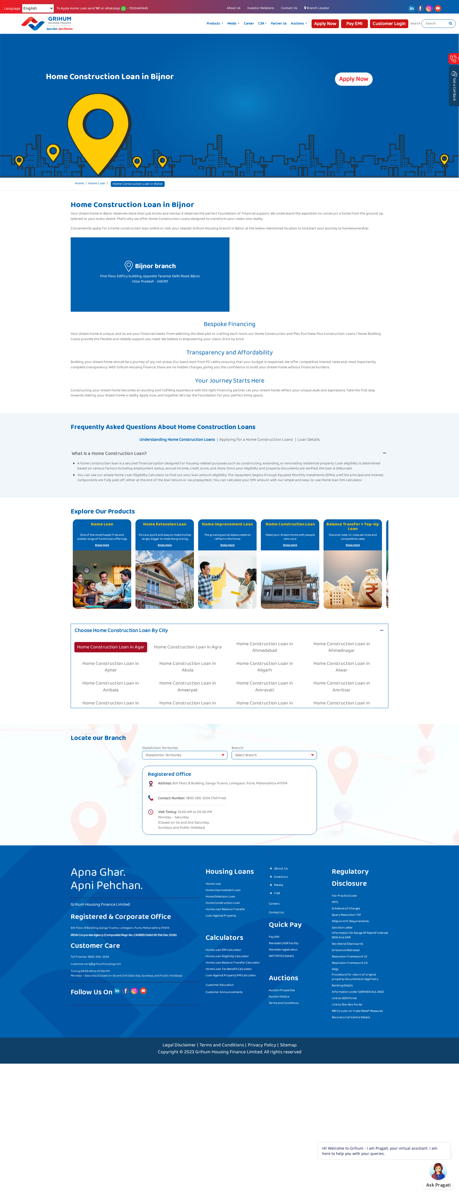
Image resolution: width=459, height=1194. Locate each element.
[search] (450, 23)
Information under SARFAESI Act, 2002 (358, 990)
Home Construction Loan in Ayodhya (264, 676)
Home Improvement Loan (223, 888)
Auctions (318, 23)
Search (415, 23)
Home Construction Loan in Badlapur (110, 688)
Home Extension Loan (220, 895)
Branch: (238, 747)
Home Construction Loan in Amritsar (342, 664)
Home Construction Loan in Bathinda (341, 699)
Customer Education (220, 983)
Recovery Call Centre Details (351, 1015)
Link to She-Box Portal (347, 1003)
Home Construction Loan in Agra (188, 641)
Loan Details (309, 439)
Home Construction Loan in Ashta (187, 676)
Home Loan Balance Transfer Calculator (233, 961)
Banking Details (342, 984)
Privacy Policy (262, 1043)
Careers (274, 902)
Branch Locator (317, 8)
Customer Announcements (224, 990)
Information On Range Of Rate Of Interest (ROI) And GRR (360, 933)
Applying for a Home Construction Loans (256, 439)
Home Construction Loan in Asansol (110, 676)
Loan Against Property (221, 914)
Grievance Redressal (346, 948)
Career (269, 23)
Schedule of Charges (346, 907)
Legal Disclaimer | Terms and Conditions (203, 1043)
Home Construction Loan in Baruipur (265, 699)
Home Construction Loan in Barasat (111, 699)
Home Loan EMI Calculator (223, 948)
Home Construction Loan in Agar (111, 641)
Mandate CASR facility (284, 941)
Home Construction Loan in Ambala (111, 664)
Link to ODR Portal (344, 996)
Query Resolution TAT (346, 913)
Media (252, 23)
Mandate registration (283, 948)
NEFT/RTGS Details (281, 954)
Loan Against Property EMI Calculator (231, 974)
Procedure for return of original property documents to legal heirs (355, 975)
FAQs (335, 967)
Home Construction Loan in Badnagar (188, 688)
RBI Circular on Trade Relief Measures (357, 1009)
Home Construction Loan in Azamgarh (341, 676)
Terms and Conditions (284, 1001)
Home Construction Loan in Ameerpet (188, 664)
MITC (335, 900)
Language (12, 8)
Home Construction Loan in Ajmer (110, 653)
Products (234, 23)
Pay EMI (274, 935)
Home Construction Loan (223, 901)
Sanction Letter (342, 926)
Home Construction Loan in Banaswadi (341, 688)
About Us (233, 8)
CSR (282, 23)
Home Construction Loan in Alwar (341, 653)
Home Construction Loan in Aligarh (264, 653)
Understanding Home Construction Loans (177, 439)
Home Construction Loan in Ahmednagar (341, 641)
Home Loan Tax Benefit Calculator (229, 967)
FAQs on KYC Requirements (350, 919)
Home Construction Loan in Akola (187, 653)
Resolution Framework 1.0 (349, 955)
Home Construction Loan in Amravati (264, 664)
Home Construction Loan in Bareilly (188, 699)
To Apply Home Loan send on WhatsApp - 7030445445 (102, 8)
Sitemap (288, 1043)
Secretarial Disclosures (347, 942)
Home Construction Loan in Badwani (265, 688)
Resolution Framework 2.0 (350, 961)
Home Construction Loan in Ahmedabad (264, 641)
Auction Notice (279, 995)
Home (79, 183)
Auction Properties (282, 988)
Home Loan (96, 183)
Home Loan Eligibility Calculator (227, 954)
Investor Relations (260, 8)
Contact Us (289, 8)
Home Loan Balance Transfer (225, 907)
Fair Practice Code (344, 894)
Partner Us (299, 23)
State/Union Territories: (160, 747)
